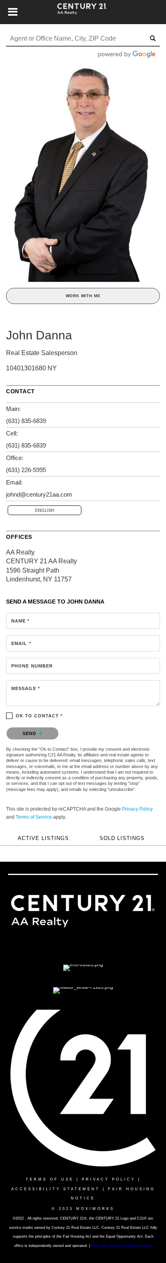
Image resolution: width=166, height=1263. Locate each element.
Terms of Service (34, 817)
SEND (30, 733)
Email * (21, 643)
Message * (25, 688)
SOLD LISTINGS (122, 838)
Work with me (83, 296)
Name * (20, 620)
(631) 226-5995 (26, 469)
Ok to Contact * (39, 715)
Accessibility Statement (55, 1189)
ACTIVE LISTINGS (43, 838)
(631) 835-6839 (26, 420)
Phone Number (32, 665)
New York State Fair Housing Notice (121, 1246)
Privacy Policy (137, 809)
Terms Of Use (50, 1179)
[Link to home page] (83, 12)
